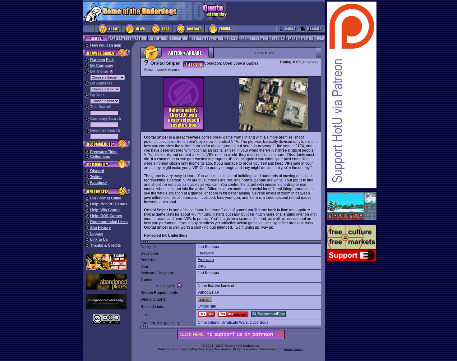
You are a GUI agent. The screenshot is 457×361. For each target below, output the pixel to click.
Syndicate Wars (234, 322)
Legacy (96, 233)
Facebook (99, 182)
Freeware (206, 253)
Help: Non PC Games (108, 204)
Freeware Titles (104, 152)
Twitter (96, 177)
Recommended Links (109, 222)
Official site (207, 306)
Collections (100, 156)
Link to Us (99, 239)
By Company (101, 65)
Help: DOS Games (106, 216)
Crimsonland (208, 322)
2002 (202, 266)
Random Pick (102, 59)
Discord (97, 171)
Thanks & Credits (105, 245)
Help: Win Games (105, 210)
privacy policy (293, 349)
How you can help (105, 45)
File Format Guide (105, 198)
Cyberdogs (259, 322)
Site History (100, 228)
